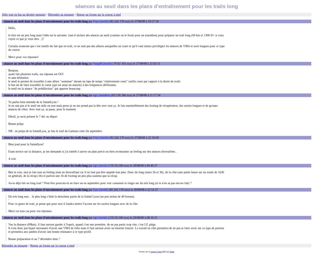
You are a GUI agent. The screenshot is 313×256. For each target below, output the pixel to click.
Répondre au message (61, 14)
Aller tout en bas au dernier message (23, 14)
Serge (171, 251)
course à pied (156, 251)
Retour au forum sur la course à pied (99, 14)
